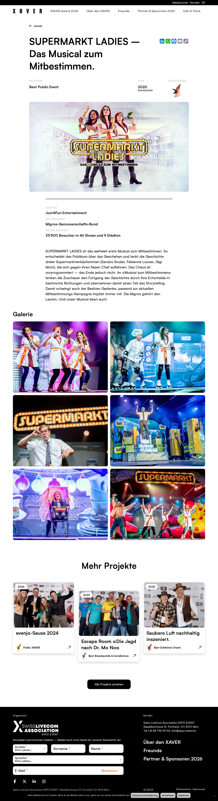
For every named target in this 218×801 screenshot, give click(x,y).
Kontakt (195, 2)
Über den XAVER (98, 11)
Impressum (199, 789)
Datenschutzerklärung (145, 795)
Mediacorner (180, 2)
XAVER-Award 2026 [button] (64, 11)
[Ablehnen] (214, 795)
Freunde (123, 11)
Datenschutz (183, 789)
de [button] (203, 2)
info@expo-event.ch (183, 730)
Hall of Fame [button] (191, 11)
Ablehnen (183, 795)
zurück (37, 25)
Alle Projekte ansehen (109, 684)
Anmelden (110, 770)
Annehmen (168, 795)
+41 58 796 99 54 (159, 730)
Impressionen (145, 89)
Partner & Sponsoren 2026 (156, 11)
